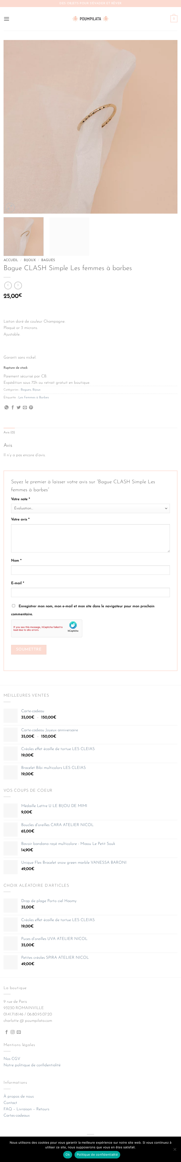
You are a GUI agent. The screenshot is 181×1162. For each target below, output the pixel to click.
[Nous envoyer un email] (19, 1032)
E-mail (17, 583)
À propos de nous (19, 1096)
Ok (68, 1154)
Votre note (20, 499)
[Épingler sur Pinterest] (31, 407)
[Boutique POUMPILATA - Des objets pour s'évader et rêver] (90, 18)
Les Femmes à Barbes (33, 397)
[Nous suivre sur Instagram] (13, 1032)
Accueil (11, 260)
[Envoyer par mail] (25, 407)
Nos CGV (12, 1059)
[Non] (174, 1150)
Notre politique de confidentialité (32, 1065)
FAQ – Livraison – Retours (26, 1109)
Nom (16, 561)
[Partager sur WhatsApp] (6, 407)
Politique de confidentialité (97, 1154)
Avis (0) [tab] (9, 432)
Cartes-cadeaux (17, 1116)
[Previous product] (18, 285)
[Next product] (8, 285)
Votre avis (20, 519)
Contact (10, 1103)
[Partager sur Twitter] (19, 407)
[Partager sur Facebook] (13, 407)
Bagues (48, 260)
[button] (7, 19)
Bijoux (30, 260)
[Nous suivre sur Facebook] (6, 1032)
